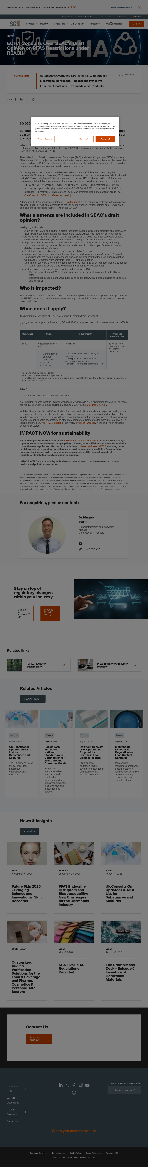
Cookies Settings (44, 139)
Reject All (83, 139)
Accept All (105, 139)
